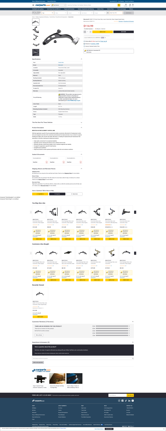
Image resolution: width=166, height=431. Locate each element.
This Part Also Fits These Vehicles (42, 122)
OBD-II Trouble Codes (108, 414)
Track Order (83, 410)
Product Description (38, 127)
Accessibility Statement (87, 424)
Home (33, 17)
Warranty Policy (45, 185)
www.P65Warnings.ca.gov (73, 100)
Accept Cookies (109, 428)
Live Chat (128, 412)
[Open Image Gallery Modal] (61, 37)
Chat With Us (41, 194)
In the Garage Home (108, 408)
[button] (38, 233)
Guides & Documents (38, 154)
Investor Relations (62, 417)
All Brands (34, 412)
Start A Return (84, 412)
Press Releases (61, 414)
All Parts (34, 410)
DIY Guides (106, 412)
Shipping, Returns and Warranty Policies (43, 169)
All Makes (34, 408)
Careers (60, 410)
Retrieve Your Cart (85, 414)
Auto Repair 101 (107, 410)
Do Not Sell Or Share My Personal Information (40, 426)
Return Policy (42, 179)
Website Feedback (130, 414)
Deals (33, 419)
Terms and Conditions (63, 424)
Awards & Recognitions (63, 412)
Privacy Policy (55, 424)
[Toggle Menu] (33, 5)
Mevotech (60, 65)
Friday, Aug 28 (103, 41)
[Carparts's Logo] (43, 5)
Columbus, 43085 (95, 43)
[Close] (163, 429)
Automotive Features (108, 417)
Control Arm (61, 62)
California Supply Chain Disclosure (75, 424)
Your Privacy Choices (108, 424)
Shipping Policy (68, 173)
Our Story (60, 408)
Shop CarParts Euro (36, 417)
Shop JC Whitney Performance (38, 414)
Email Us (58, 194)
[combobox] (48, 12)
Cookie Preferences (96, 424)
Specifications (36, 59)
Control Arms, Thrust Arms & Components (58, 17)
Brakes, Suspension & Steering (42, 17)
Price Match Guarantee (86, 417)
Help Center (75, 194)
